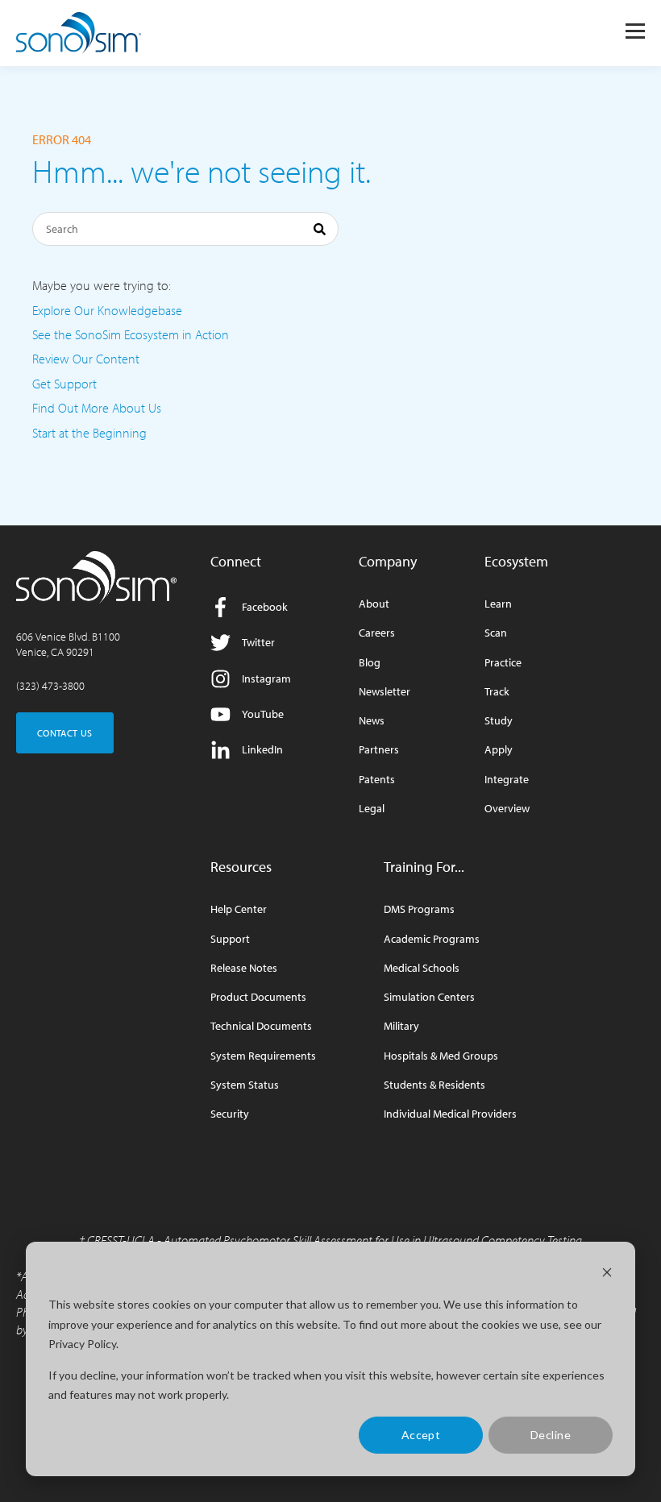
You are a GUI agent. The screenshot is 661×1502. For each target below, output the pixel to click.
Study (498, 721)
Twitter (258, 642)
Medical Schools (421, 968)
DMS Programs (419, 909)
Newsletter (384, 692)
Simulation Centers (429, 997)
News (372, 721)
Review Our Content (85, 359)
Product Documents (258, 997)
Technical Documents (261, 1026)
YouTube (263, 714)
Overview (507, 808)
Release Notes (243, 968)
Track (496, 692)
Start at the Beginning (89, 433)
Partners (379, 750)
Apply (498, 750)
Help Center (238, 909)
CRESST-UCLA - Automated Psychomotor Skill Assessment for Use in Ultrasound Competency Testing (334, 1240)
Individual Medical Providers (450, 1114)
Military (401, 1026)
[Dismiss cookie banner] (607, 1274)
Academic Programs (432, 939)
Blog (369, 663)
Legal (372, 808)
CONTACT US (65, 733)
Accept (421, 1435)
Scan (495, 633)
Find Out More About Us (96, 408)
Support (230, 939)
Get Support (64, 384)
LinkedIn (262, 749)
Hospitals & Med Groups (441, 1056)
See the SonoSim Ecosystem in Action (130, 334)
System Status (244, 1085)
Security (229, 1114)
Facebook (265, 607)
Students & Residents (434, 1085)
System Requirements (263, 1056)
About (374, 604)
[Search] (320, 231)
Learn (498, 604)
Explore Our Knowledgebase (107, 310)
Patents (377, 779)
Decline (550, 1435)
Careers (377, 633)
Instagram (266, 678)
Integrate (506, 779)
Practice (503, 663)
